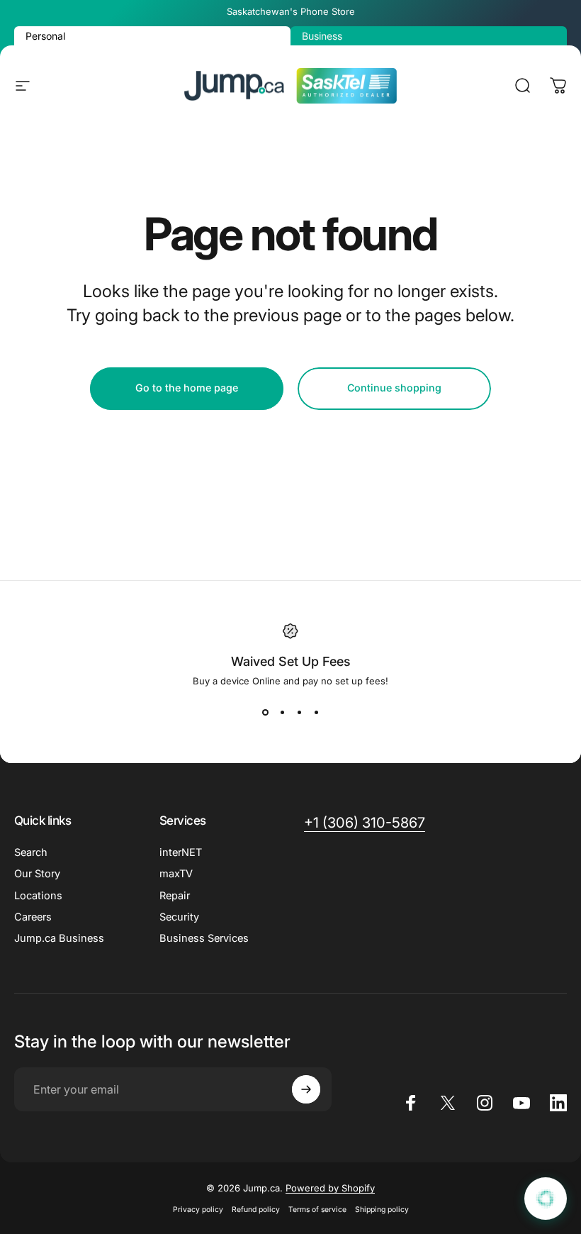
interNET (180, 852)
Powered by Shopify (330, 1188)
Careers (33, 917)
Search (30, 852)
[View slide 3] (299, 712)
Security (179, 917)
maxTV (176, 873)
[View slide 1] (264, 712)
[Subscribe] (306, 1089)
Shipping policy (382, 1209)
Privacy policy (198, 1209)
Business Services (204, 938)
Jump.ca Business (59, 938)
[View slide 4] (316, 712)
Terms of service (317, 1209)
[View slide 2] (281, 712)
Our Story (37, 873)
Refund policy (256, 1209)
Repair (174, 895)
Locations (38, 895)
